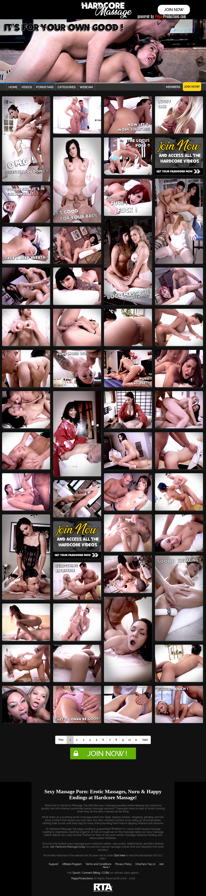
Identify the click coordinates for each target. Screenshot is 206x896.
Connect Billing (91, 872)
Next (145, 739)
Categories (67, 87)
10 (129, 739)
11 (136, 739)
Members (173, 87)
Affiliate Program (72, 864)
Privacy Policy (123, 864)
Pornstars (45, 87)
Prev (61, 739)
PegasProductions (82, 878)
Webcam (86, 87)
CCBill (105, 872)
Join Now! (192, 86)
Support (53, 864)
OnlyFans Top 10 (145, 864)
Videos (26, 87)
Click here (119, 855)
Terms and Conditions (98, 864)
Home (13, 87)
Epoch (76, 872)
